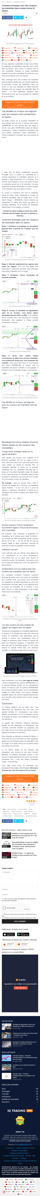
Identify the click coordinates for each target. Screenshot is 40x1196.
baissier (30, 809)
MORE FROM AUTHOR (24, 830)
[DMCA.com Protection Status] (20, 1125)
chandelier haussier (18, 816)
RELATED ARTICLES (8, 830)
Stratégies (23, 1158)
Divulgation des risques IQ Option (13, 1155)
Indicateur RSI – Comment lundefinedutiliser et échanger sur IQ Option (24, 1075)
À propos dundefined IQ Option (25, 1148)
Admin (5, 13)
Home (3, 2)
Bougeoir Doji (6, 811)
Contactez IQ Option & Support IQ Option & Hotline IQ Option (20, 1162)
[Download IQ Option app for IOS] (9, 936)
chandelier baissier (7, 816)
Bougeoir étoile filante (16, 811)
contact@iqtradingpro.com (24, 1144)
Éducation (9, 2)
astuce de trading (22, 809)
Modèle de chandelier (19, 2)
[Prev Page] (3, 862)
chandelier (34, 813)
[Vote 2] (29, 801)
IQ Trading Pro (9, 1148)
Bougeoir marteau (7, 813)
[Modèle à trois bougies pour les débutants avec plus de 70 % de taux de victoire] (6, 835)
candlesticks (27, 813)
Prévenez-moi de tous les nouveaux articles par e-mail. (20, 918)
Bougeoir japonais (28, 811)
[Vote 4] (34, 801)
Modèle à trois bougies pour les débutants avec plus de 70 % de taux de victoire (24, 836)
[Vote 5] (36, 801)
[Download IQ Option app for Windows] (23, 946)
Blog (33, 1155)
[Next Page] (6, 862)
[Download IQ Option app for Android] (23, 936)
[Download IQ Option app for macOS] (9, 946)
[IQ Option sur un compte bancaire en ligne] (6, 1067)
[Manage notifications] (4, 1192)
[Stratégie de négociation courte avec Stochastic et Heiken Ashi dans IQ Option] (6, 1027)
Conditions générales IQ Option (19, 1153)
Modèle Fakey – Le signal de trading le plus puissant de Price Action (24, 855)
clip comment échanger (31, 816)
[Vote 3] (32, 801)
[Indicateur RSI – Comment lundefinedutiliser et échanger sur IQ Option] (6, 1076)
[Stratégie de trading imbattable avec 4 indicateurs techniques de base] (6, 1044)
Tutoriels (28, 1155)
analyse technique (11, 809)
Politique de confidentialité (19, 1150)
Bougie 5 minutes (17, 813)
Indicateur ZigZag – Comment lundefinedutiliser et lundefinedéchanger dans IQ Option (25, 1057)
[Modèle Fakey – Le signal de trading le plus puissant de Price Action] (6, 855)
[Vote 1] (27, 801)
